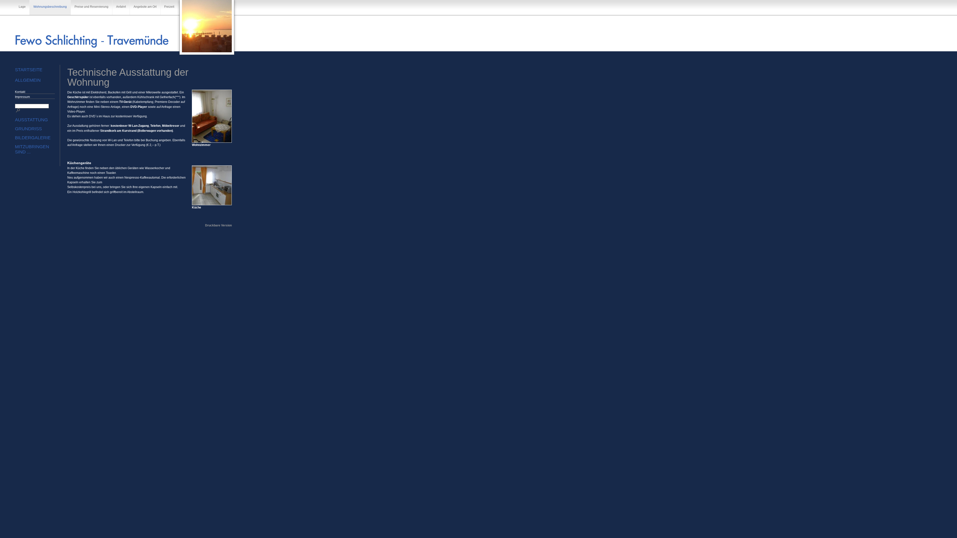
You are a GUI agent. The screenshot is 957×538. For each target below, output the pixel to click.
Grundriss (28, 128)
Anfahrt (121, 6)
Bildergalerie (33, 137)
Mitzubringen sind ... (32, 149)
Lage (22, 6)
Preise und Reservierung (91, 6)
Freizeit (169, 6)
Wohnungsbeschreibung (50, 6)
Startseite (28, 69)
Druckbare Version (218, 225)
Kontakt (20, 92)
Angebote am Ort (145, 6)
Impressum (22, 97)
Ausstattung (31, 119)
